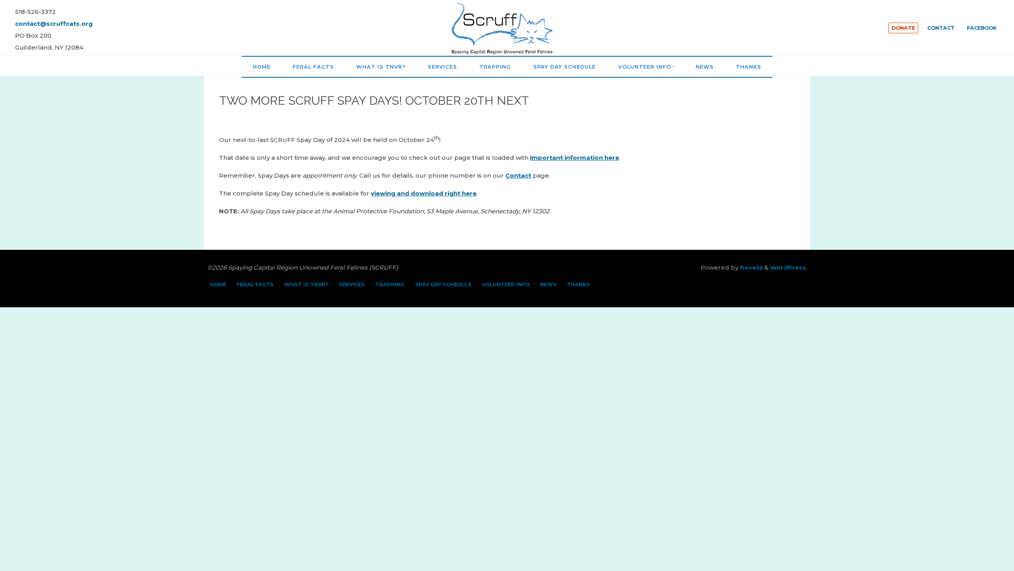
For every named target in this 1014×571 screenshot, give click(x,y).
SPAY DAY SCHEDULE (443, 284)
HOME (218, 284)
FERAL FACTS (255, 284)
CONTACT (941, 28)
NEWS (548, 284)
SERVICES (352, 284)
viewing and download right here (424, 193)
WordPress (788, 267)
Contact (518, 175)
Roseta (750, 267)
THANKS (578, 284)
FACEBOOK (982, 28)
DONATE (903, 28)
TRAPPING (389, 284)
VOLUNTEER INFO (506, 284)
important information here (574, 157)
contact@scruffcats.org (54, 23)
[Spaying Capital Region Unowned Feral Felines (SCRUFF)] (507, 27)
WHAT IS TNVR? (306, 284)
